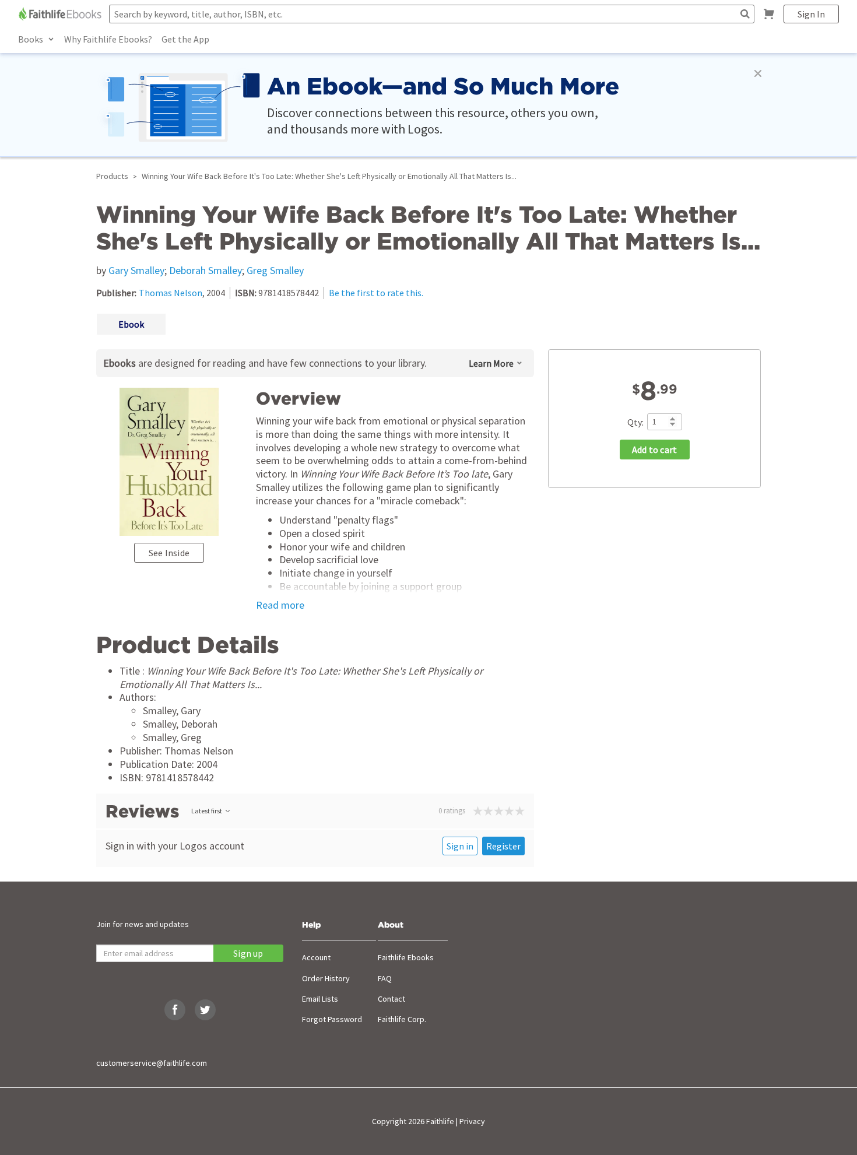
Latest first (206, 810)
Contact (391, 998)
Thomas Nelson (170, 293)
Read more (280, 605)
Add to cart (654, 449)
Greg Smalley (275, 270)
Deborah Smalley (205, 270)
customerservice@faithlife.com (151, 1063)
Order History (326, 978)
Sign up (248, 953)
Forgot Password (332, 1019)
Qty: (635, 421)
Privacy (472, 1121)
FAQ (385, 978)
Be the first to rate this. (376, 293)
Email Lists (320, 998)
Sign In (811, 14)
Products (112, 176)
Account (316, 957)
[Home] (61, 14)
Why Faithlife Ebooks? (108, 39)
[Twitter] (205, 1009)
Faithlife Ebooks (406, 957)
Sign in (460, 846)
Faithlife (440, 1121)
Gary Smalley (136, 270)
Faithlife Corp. (402, 1019)
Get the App (185, 39)
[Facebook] (174, 1009)
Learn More (491, 363)
